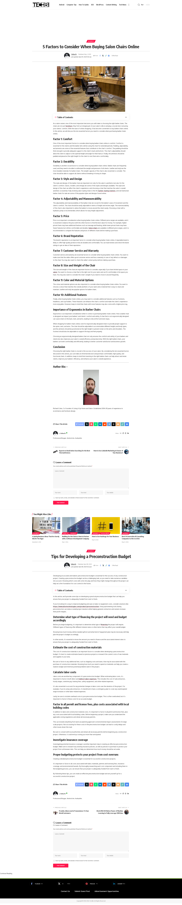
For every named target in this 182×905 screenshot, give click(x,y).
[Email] (118, 424)
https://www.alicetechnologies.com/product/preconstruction (76, 606)
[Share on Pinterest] (91, 424)
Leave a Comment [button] (61, 825)
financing (104, 625)
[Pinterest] (91, 883)
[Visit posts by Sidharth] (67, 56)
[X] (63, 883)
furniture (69, 126)
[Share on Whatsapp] (96, 424)
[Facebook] (123, 433)
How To (65, 533)
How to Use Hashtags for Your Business (105, 536)
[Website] (121, 433)
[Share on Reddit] (105, 424)
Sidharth (74, 54)
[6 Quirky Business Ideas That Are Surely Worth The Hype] (46, 525)
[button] (128, 5)
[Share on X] (103, 55)
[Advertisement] (91, 23)
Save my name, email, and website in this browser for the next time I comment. (77, 497)
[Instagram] (125, 433)
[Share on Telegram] (109, 424)
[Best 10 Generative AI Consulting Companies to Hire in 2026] (136, 525)
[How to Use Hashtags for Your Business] (106, 525)
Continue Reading (6, 873)
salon (55, 272)
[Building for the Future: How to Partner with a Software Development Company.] (76, 525)
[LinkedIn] (128, 433)
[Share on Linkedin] (100, 424)
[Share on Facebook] (100, 55)
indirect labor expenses (87, 679)
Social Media (105, 533)
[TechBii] (41, 5)
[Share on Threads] (114, 424)
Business (91, 41)
